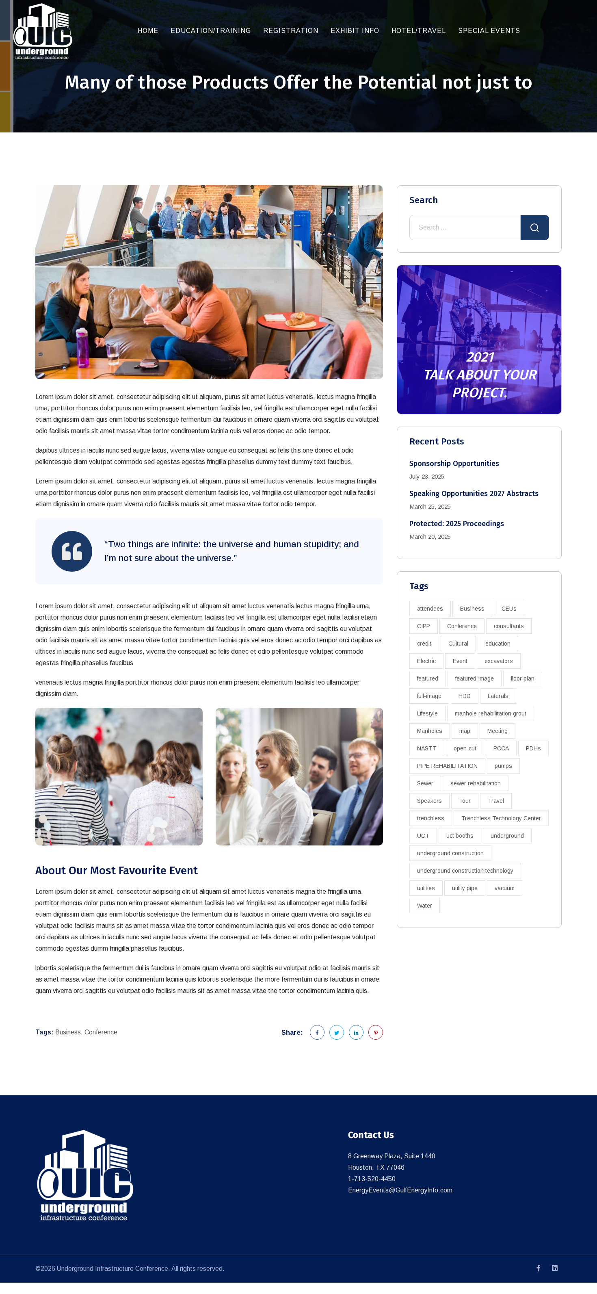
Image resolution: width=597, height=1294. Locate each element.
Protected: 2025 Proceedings (456, 523)
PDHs (533, 748)
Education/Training (211, 30)
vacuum (505, 888)
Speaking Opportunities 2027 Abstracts (474, 493)
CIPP (423, 626)
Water (424, 905)
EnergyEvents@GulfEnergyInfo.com (400, 1190)
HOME (148, 30)
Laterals (498, 696)
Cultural (458, 643)
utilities (426, 888)
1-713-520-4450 (372, 1178)
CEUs (509, 608)
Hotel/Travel (419, 30)
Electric (426, 661)
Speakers (429, 801)
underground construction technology (465, 870)
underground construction (450, 853)
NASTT (427, 748)
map (464, 731)
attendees (430, 608)
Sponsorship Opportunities (454, 463)
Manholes (429, 731)
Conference (100, 1032)
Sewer (425, 783)
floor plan (522, 678)
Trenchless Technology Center (501, 818)
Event (460, 661)
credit (424, 643)
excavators (499, 661)
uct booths (460, 835)
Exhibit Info (355, 30)
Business (68, 1032)
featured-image (474, 678)
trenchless (430, 818)
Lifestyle (427, 713)
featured (427, 678)
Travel (496, 801)
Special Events (489, 30)
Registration (290, 30)
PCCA (501, 748)
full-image (429, 696)
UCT (423, 835)
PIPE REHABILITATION (447, 766)
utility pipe (465, 888)
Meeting (497, 731)
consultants (509, 626)
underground (507, 835)
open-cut (465, 748)
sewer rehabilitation (475, 783)
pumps (503, 766)
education (497, 643)
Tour (465, 801)
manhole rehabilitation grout (490, 713)
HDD (465, 696)
